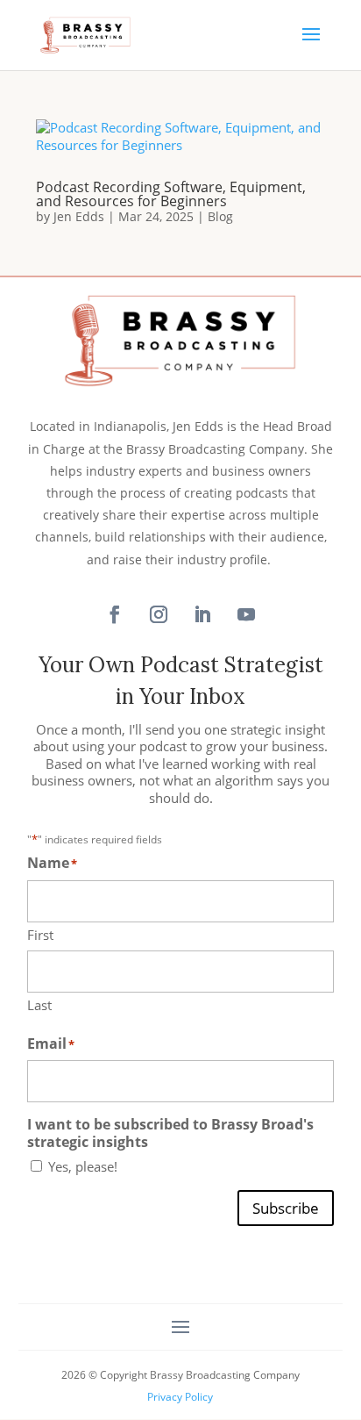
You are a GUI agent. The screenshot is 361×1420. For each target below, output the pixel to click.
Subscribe (285, 1208)
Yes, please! (82, 1166)
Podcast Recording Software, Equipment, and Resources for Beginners (171, 194)
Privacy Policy (180, 1396)
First (40, 934)
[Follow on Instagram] (158, 614)
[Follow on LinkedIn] (202, 614)
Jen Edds (78, 216)
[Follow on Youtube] (246, 614)
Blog (220, 216)
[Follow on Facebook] (114, 614)
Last (39, 1005)
